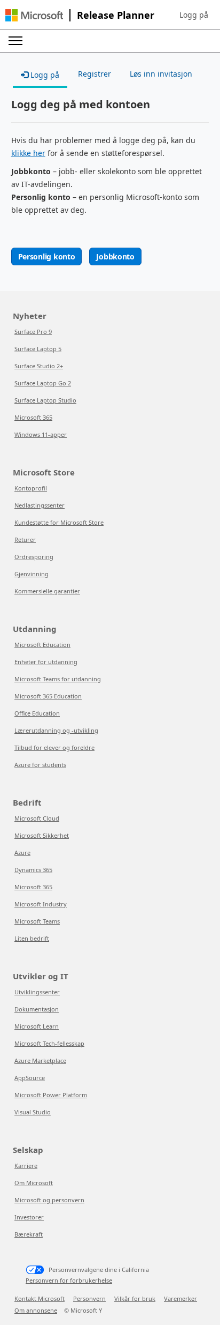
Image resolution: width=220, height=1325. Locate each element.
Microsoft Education (42, 645)
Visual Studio (32, 1112)
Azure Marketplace (40, 1060)
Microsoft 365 (33, 417)
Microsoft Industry (40, 904)
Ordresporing (33, 557)
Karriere (25, 1166)
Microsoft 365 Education (48, 696)
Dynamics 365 (33, 870)
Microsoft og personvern (49, 1200)
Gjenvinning (31, 574)
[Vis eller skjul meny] (15, 40)
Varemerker (180, 1298)
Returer (25, 539)
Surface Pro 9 (33, 331)
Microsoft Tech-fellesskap (49, 1043)
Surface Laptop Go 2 (42, 383)
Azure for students (40, 765)
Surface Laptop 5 (37, 349)
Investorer (29, 1217)
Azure (22, 852)
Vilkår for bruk (134, 1298)
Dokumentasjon (36, 1009)
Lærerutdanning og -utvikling (56, 730)
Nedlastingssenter (39, 505)
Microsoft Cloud (36, 818)
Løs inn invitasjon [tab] (161, 74)
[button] (194, 15)
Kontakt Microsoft (39, 1298)
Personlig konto (46, 256)
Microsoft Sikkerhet (41, 835)
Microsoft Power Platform (50, 1095)
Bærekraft (28, 1234)
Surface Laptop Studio (45, 400)
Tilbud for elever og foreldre (54, 747)
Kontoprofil (30, 488)
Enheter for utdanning (45, 662)
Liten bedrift (31, 938)
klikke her (28, 153)
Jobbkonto (115, 256)
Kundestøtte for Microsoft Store (59, 522)
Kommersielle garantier (47, 591)
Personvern (89, 1298)
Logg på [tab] (43, 75)
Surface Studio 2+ (38, 366)
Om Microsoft (33, 1183)
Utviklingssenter (37, 992)
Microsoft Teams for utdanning (57, 679)
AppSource (29, 1078)
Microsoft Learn (36, 1026)
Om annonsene (35, 1310)
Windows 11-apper (40, 434)
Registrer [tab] (94, 74)
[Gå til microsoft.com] (34, 15)
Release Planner (115, 15)
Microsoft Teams (37, 921)
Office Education (37, 713)
